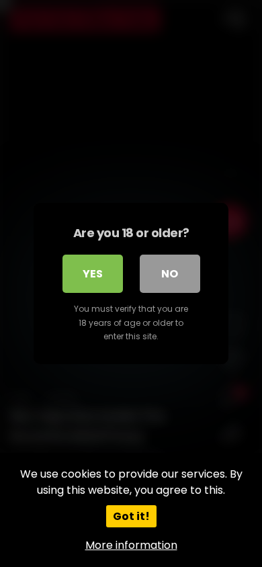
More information (131, 545)
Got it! (131, 516)
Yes (93, 273)
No (169, 273)
